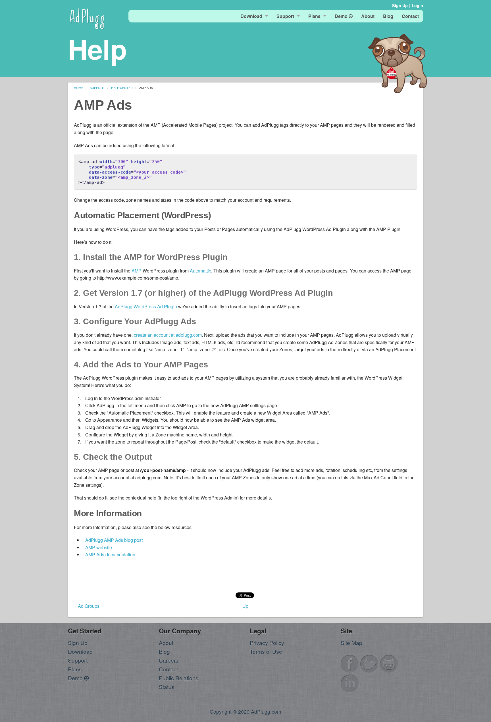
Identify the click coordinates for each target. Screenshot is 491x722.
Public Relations (178, 678)
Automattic (200, 270)
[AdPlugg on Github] (389, 663)
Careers (168, 660)
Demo (76, 678)
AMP (137, 270)
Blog (164, 651)
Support (78, 660)
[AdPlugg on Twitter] (369, 663)
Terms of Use (266, 651)
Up (245, 606)
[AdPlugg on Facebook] (350, 663)
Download (80, 651)
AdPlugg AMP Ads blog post (114, 540)
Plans (75, 669)
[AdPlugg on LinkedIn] (350, 682)
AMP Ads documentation (110, 554)
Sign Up (400, 5)
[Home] (87, 17)
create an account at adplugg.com (168, 335)
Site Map (351, 642)
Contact (168, 669)
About (166, 642)
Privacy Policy (267, 642)
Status (166, 686)
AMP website (98, 547)
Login (417, 5)
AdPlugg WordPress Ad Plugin (146, 306)
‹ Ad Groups (87, 606)
